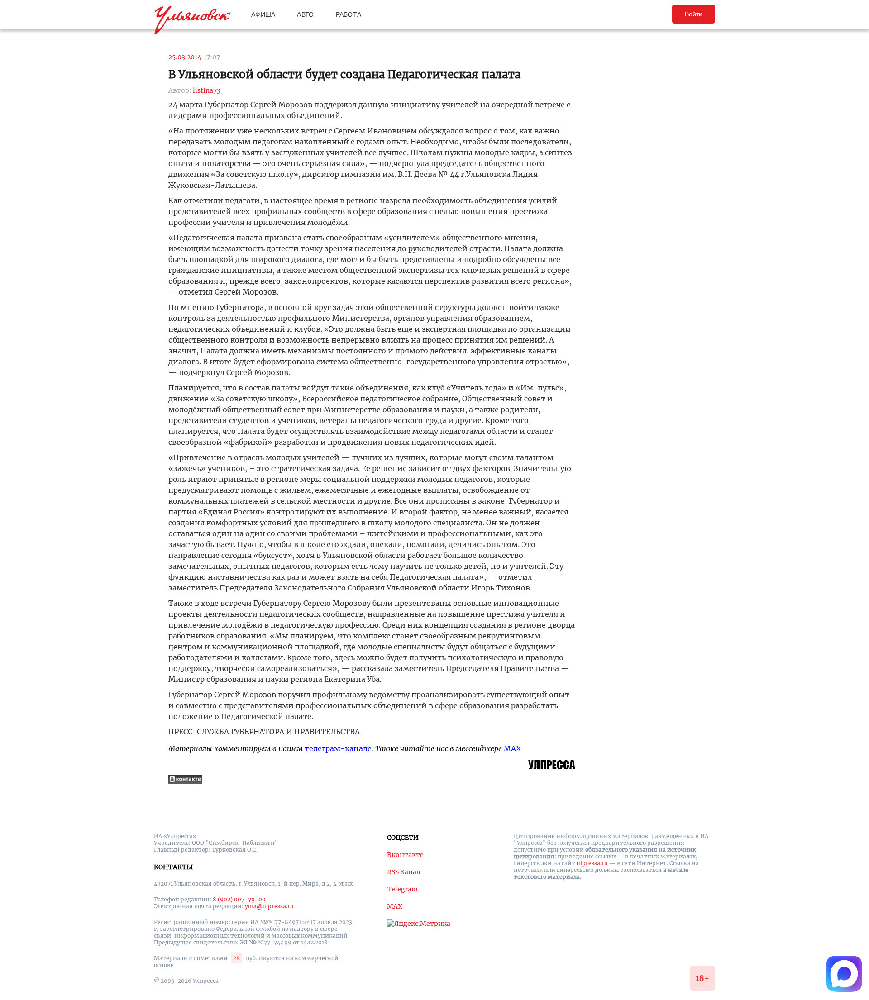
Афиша (263, 14)
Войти (693, 14)
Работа (349, 14)
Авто (305, 14)
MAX (512, 748)
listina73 (206, 90)
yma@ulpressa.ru (269, 906)
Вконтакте (405, 855)
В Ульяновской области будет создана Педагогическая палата (344, 74)
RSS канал (403, 872)
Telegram (402, 889)
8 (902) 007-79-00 (239, 899)
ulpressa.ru (592, 863)
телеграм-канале (338, 748)
